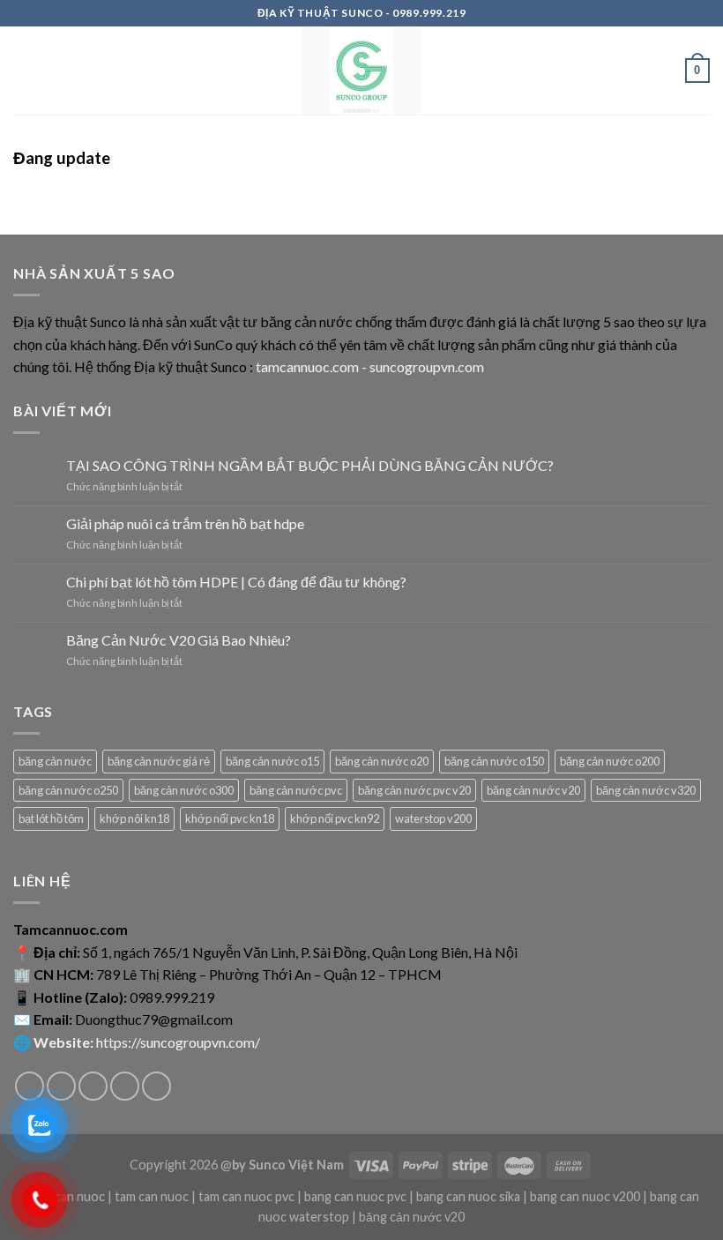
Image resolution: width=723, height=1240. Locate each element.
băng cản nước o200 (610, 761)
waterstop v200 (433, 818)
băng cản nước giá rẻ (159, 761)
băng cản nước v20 (533, 790)
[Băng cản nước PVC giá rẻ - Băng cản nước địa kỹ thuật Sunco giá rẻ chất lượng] (362, 70)
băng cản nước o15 (272, 761)
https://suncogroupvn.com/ (178, 1042)
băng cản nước (55, 761)
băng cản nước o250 (68, 790)
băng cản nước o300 (184, 790)
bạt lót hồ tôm (51, 818)
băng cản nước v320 (646, 790)
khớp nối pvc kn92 (334, 818)
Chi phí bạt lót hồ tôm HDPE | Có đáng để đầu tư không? (236, 581)
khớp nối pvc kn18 (229, 818)
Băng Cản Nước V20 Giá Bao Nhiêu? (178, 639)
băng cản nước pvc (296, 790)
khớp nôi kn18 (134, 818)
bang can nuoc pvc (355, 1196)
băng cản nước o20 (382, 761)
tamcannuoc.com (307, 366)
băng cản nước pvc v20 (414, 790)
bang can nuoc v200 (585, 1196)
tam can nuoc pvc (246, 1196)
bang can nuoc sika (468, 1196)
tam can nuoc (152, 1196)
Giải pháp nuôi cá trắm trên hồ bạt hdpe (185, 523)
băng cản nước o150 (494, 761)
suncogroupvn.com (426, 366)
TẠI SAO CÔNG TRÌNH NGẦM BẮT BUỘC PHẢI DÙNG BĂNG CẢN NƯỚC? (310, 465)
